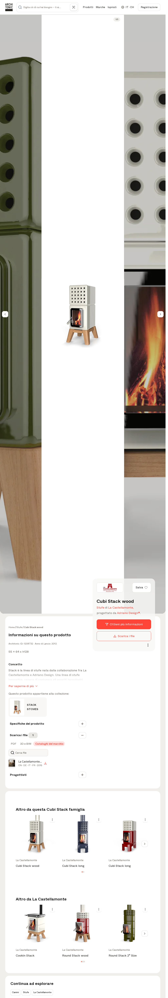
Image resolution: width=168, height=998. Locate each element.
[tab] (13, 743)
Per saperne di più (21, 686)
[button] (81, 961)
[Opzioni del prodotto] (52, 819)
